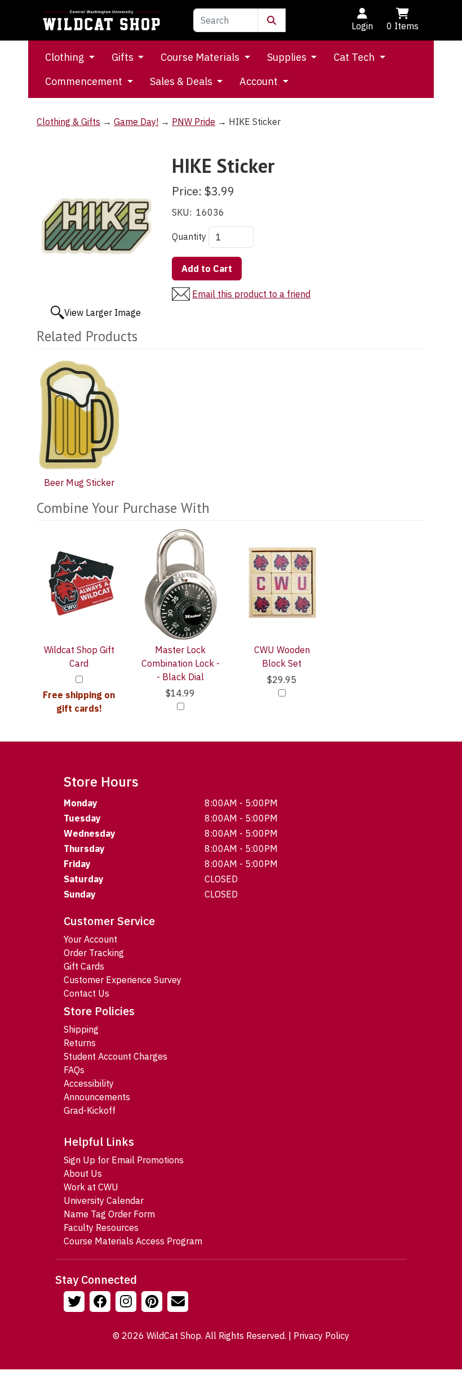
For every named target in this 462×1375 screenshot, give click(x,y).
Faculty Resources (101, 1227)
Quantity (189, 236)
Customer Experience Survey (122, 979)
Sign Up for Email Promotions (124, 1160)
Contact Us (86, 993)
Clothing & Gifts (68, 121)
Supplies (288, 57)
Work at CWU (91, 1187)
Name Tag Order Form (109, 1214)
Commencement (85, 81)
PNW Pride (193, 121)
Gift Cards (84, 966)
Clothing (65, 57)
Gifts (124, 57)
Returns (80, 1042)
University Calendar (104, 1200)
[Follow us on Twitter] (75, 1303)
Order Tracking (94, 952)
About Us (83, 1173)
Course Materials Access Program (133, 1241)
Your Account (90, 939)
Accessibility (89, 1083)
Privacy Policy (321, 1335)
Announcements (97, 1096)
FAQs (74, 1069)
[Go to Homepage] (101, 20)
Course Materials (201, 57)
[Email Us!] (179, 1303)
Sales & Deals (182, 81)
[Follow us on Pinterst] (153, 1303)
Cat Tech (355, 57)
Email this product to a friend (251, 294)
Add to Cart (206, 268)
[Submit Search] (271, 20)
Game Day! (136, 121)
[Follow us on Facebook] (101, 1303)
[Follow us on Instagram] (127, 1303)
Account (259, 81)
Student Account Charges (115, 1056)
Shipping (81, 1029)
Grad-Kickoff (89, 1110)
